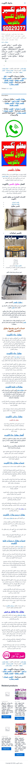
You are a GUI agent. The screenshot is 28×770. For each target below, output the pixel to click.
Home (3, 34)
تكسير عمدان (8, 82)
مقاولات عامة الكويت (14, 387)
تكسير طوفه (8, 80)
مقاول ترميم (10, 518)
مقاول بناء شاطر (21, 615)
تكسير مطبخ (19, 80)
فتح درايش (15, 101)
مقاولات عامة (20, 34)
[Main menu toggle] (24, 3)
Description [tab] (5, 95)
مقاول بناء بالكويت (14, 334)
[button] (23, 8)
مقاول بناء (17, 357)
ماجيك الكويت (7, 3)
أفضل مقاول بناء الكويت (14, 435)
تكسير (11, 109)
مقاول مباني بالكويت (14, 416)
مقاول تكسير (9, 72)
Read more (6, 716)
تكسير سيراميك (15, 204)
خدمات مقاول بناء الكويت (14, 463)
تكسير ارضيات (9, 70)
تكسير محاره (14, 84)
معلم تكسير (23, 68)
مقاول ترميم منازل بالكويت (14, 515)
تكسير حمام (7, 78)
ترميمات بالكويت (10, 605)
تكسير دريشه (18, 265)
